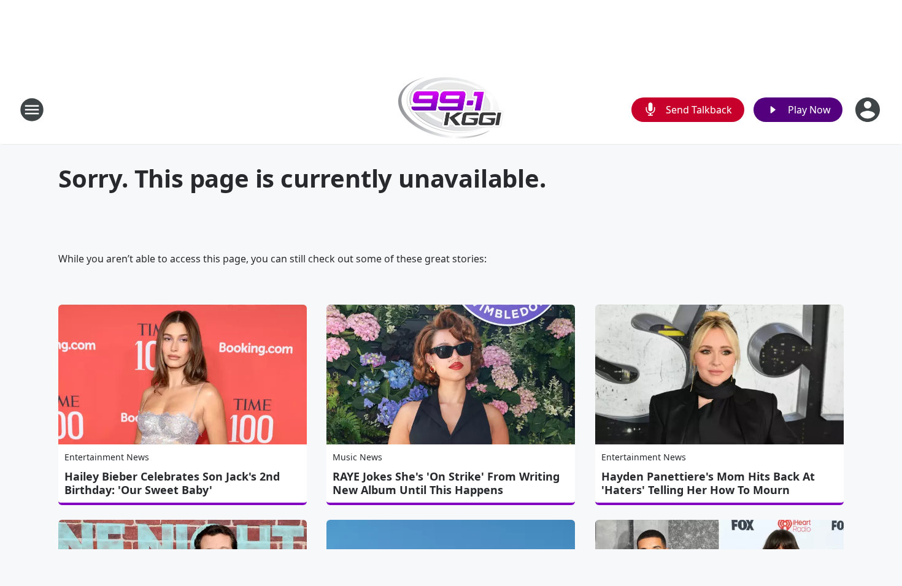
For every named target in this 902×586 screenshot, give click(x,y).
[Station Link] (451, 109)
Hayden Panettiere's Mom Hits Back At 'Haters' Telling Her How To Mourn (708, 483)
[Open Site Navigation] (32, 109)
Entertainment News (106, 457)
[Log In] (868, 109)
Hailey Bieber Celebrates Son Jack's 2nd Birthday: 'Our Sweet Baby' (172, 483)
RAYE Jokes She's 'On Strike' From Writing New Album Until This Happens (446, 483)
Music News (357, 457)
